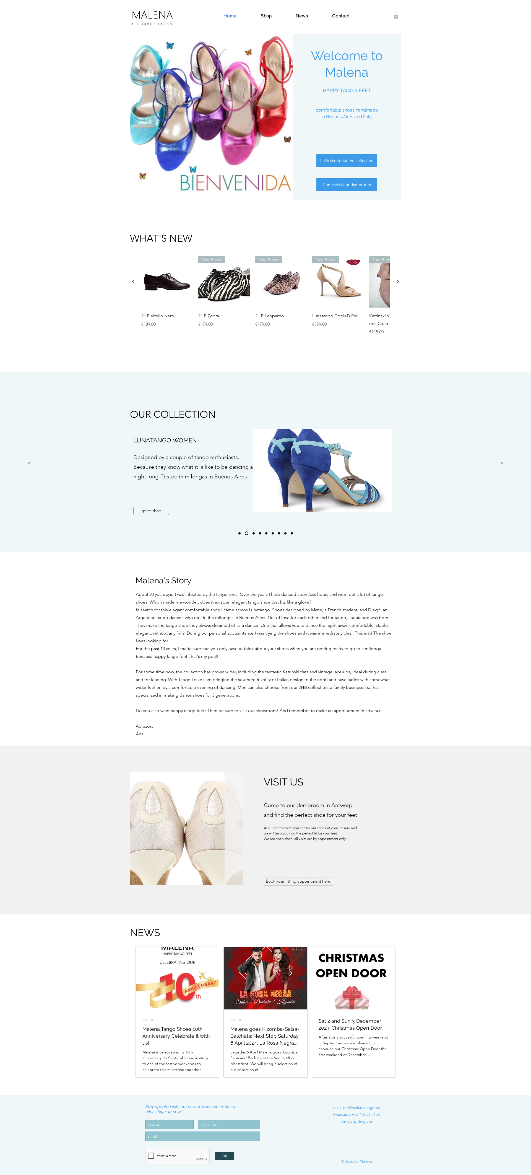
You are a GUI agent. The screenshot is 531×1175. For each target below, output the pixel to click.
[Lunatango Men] (252, 533)
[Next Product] (397, 281)
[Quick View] (167, 282)
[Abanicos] (285, 533)
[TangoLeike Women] (279, 533)
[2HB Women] (273, 533)
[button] (396, 16)
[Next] (502, 464)
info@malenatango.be (361, 1107)
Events (148, 1019)
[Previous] (29, 464)
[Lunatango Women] (246, 533)
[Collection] (239, 533)
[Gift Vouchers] (292, 533)
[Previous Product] (133, 281)
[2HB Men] (266, 533)
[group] (265, 296)
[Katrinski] (259, 533)
